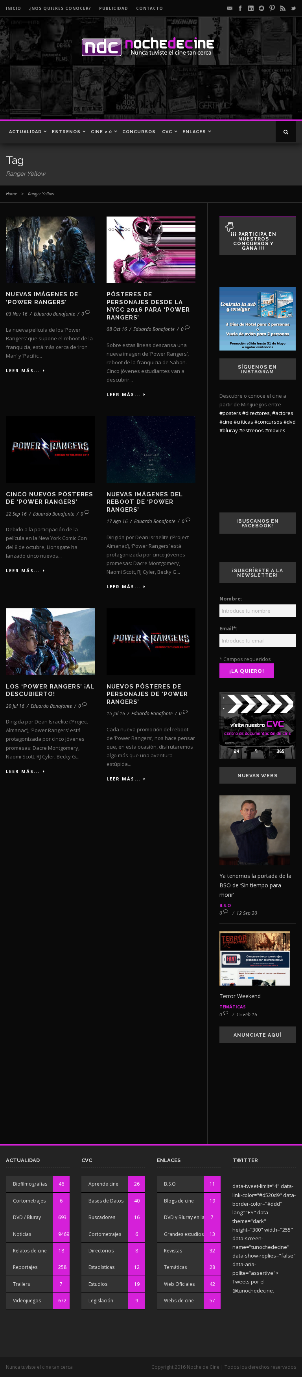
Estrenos (66, 131)
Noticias (22, 1234)
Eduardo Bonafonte (54, 313)
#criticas (243, 421)
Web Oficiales (179, 1284)
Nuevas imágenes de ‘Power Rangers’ (42, 298)
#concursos (268, 421)
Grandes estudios (184, 1234)
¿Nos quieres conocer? (60, 8)
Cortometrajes (29, 1200)
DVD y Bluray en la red (189, 1217)
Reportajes (25, 1267)
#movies (275, 430)
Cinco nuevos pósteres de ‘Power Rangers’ (49, 498)
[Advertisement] (114, 92)
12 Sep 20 (246, 913)
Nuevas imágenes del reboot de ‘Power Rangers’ (145, 502)
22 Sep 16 (16, 513)
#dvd (290, 421)
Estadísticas (101, 1267)
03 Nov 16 (17, 313)
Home (11, 193)
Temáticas (232, 1007)
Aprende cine (103, 1184)
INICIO (13, 8)
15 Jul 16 (116, 713)
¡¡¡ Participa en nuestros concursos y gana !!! (253, 241)
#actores (282, 413)
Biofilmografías (30, 1184)
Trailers (21, 1284)
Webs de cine (179, 1300)
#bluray (228, 430)
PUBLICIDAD (113, 8)
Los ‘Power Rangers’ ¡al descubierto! (50, 690)
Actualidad (25, 131)
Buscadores (101, 1217)
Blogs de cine (179, 1200)
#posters (230, 413)
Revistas (173, 1250)
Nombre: (230, 598)
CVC (167, 131)
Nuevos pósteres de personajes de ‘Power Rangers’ (147, 694)
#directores (256, 413)
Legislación (100, 1300)
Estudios (97, 1284)
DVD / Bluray (27, 1217)
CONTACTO (149, 8)
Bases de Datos (105, 1200)
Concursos (139, 131)
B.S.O (225, 905)
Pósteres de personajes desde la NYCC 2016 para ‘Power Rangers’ (148, 306)
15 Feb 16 (246, 1014)
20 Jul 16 (15, 706)
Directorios (101, 1250)
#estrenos (251, 430)
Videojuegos (27, 1300)
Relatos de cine (30, 1250)
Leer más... (23, 370)
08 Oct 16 (117, 329)
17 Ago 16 (117, 521)
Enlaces (194, 131)
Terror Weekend (240, 996)
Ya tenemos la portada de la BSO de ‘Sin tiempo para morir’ (255, 885)
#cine (225, 421)
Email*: (228, 628)
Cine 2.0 (101, 131)
